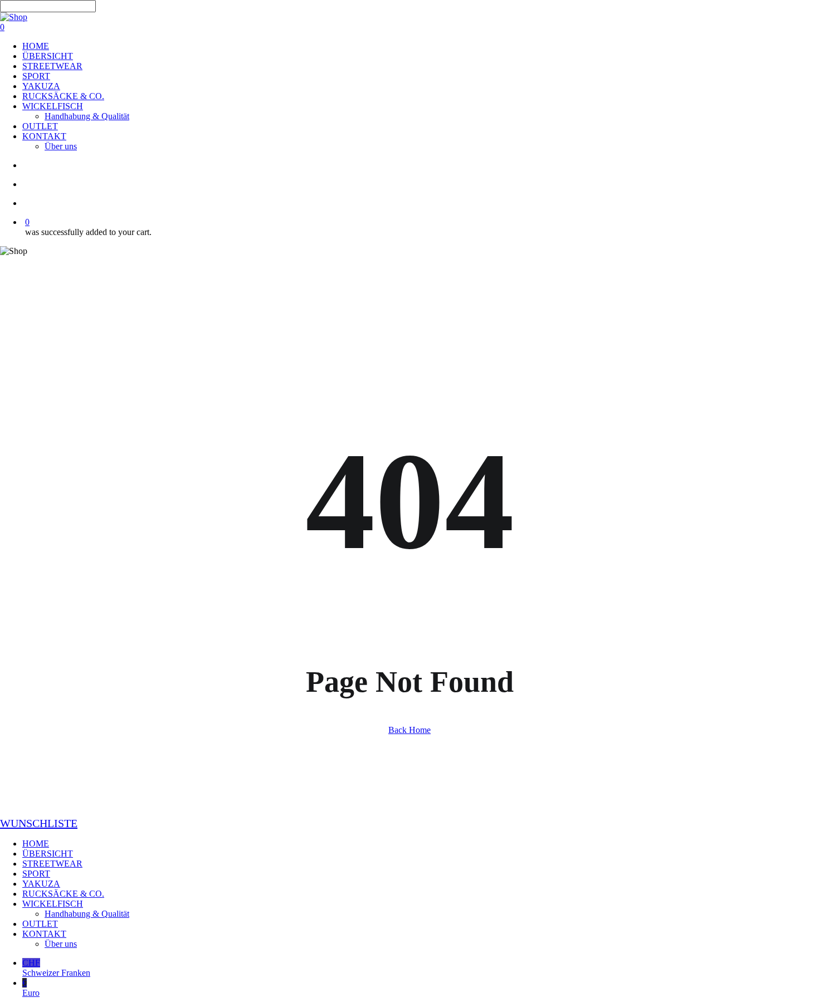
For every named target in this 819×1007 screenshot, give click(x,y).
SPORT (36, 873)
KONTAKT (44, 933)
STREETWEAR (52, 863)
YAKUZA (41, 883)
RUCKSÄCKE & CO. (63, 893)
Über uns (61, 944)
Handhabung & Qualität (87, 913)
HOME (35, 843)
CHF (56, 967)
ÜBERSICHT (47, 853)
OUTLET (40, 923)
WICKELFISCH (52, 903)
